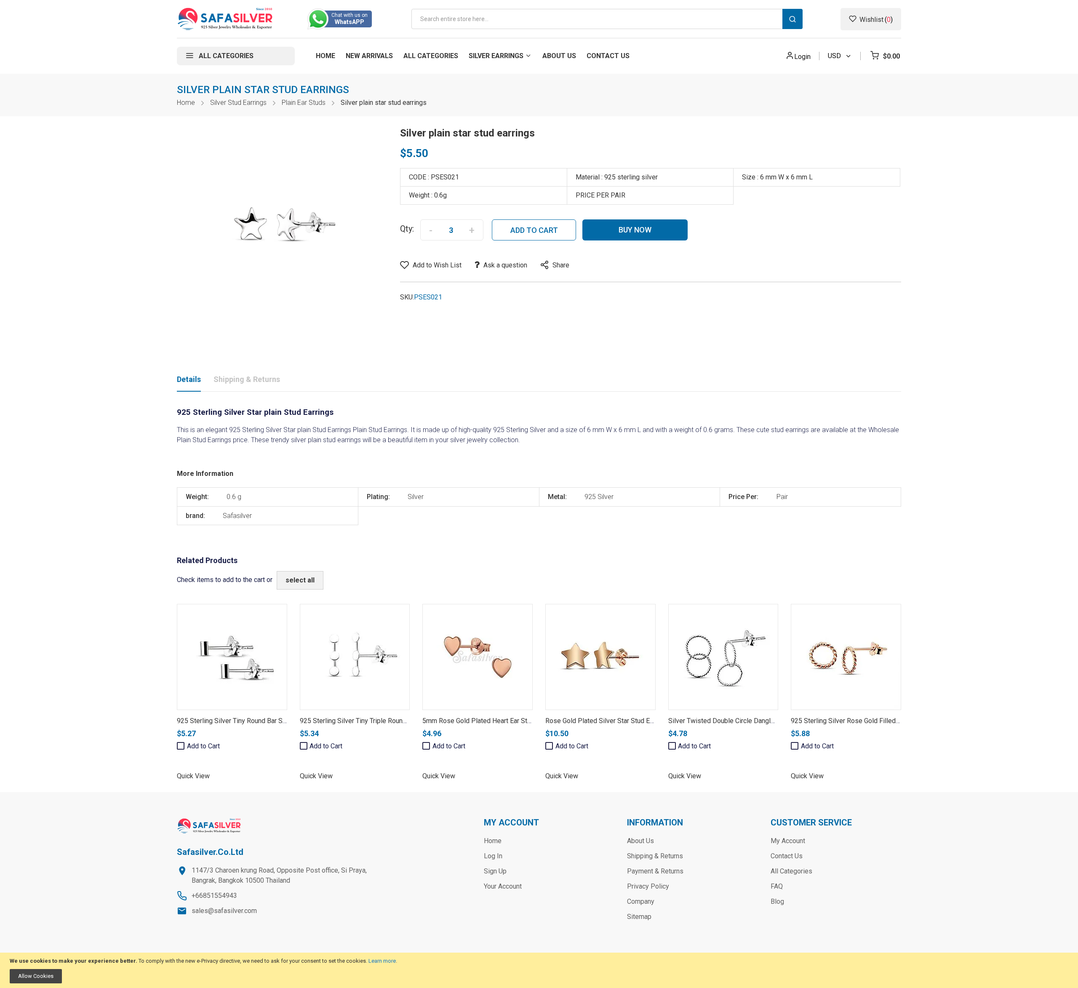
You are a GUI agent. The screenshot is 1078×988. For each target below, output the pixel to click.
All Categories (791, 871)
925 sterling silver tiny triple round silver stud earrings (383, 721)
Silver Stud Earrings (238, 103)
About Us (640, 841)
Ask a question (505, 265)
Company (640, 901)
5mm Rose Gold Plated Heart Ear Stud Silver (487, 721)
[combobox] (607, 19)
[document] (539, 970)
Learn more (382, 961)
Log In (493, 856)
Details (189, 379)
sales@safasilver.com (224, 911)
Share (560, 265)
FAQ (777, 886)
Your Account (503, 886)
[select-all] (300, 580)
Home (186, 103)
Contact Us (787, 856)
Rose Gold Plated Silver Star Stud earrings (607, 721)
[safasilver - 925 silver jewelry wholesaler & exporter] (225, 19)
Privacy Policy (648, 886)
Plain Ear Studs (304, 103)
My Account (788, 841)
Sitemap (639, 917)
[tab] (189, 381)
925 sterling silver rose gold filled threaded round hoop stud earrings (897, 721)
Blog (777, 901)
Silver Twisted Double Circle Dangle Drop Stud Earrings (749, 721)
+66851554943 (214, 896)
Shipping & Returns (246, 379)
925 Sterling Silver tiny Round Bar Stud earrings (247, 721)
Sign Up (495, 871)
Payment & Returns (655, 871)
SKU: (407, 297)
